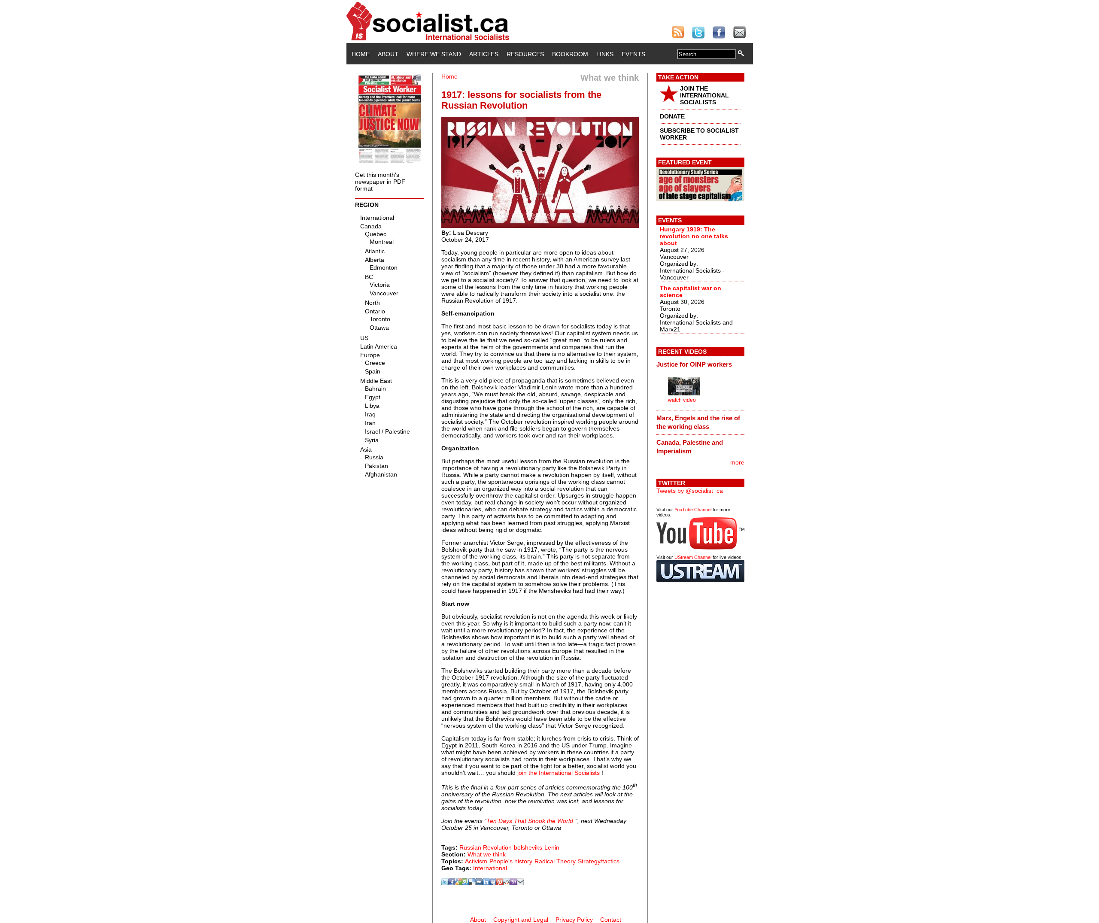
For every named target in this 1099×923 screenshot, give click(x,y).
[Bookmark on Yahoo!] (513, 883)
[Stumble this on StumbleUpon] (465, 883)
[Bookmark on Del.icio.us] (472, 883)
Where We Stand (434, 54)
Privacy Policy (574, 919)
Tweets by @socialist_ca (689, 490)
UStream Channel (692, 557)
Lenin (551, 847)
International (490, 868)
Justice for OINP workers (694, 364)
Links (604, 54)
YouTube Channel (692, 509)
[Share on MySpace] (492, 883)
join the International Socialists (558, 772)
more (737, 462)
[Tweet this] (444, 883)
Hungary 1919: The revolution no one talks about (694, 236)
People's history (510, 861)
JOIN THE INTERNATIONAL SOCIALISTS (704, 95)
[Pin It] (499, 883)
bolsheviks (528, 847)
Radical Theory (555, 861)
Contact (610, 919)
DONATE (672, 116)
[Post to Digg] (479, 883)
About (388, 54)
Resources (525, 54)
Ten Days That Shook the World (529, 820)
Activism (476, 861)
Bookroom (570, 54)
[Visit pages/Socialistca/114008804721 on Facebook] (451, 883)
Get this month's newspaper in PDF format (380, 181)
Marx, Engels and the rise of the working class (698, 422)
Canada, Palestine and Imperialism (689, 447)
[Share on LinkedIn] (486, 883)
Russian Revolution (485, 847)
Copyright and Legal (520, 919)
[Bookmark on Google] (458, 883)
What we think (487, 854)
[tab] (700, 364)
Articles (483, 54)
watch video (682, 400)
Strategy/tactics (598, 861)
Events (633, 54)
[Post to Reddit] (506, 883)
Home (361, 54)
